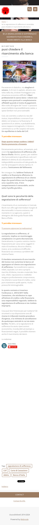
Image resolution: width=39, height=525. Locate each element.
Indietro (5, 486)
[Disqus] (19, 378)
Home (4, 22)
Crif (4, 470)
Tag (3, 466)
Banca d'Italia (19, 475)
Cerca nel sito (29, 9)
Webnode (24, 519)
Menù (35, 9)
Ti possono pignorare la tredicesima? (17, 228)
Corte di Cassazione (19, 470)
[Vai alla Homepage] (20, 11)
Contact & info (19, 501)
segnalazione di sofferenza (19, 466)
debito (6, 475)
